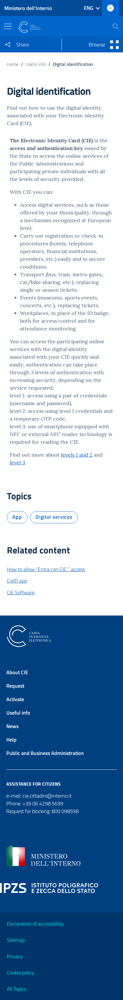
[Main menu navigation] (9, 26)
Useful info (35, 64)
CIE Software (21, 592)
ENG (88, 8)
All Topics (16, 989)
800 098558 (65, 811)
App (17, 517)
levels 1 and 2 (76, 454)
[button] (115, 26)
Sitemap (16, 940)
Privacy (15, 956)
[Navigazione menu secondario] (113, 44)
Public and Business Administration (45, 753)
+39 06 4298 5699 (43, 803)
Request (15, 686)
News (12, 726)
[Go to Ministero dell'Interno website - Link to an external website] (61, 856)
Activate (15, 699)
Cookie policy (20, 973)
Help (11, 739)
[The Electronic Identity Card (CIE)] (61, 27)
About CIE (17, 672)
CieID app (17, 581)
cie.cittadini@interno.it (47, 796)
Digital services (53, 517)
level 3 (17, 462)
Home (12, 64)
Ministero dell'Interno (28, 8)
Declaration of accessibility (35, 924)
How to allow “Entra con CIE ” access (46, 569)
